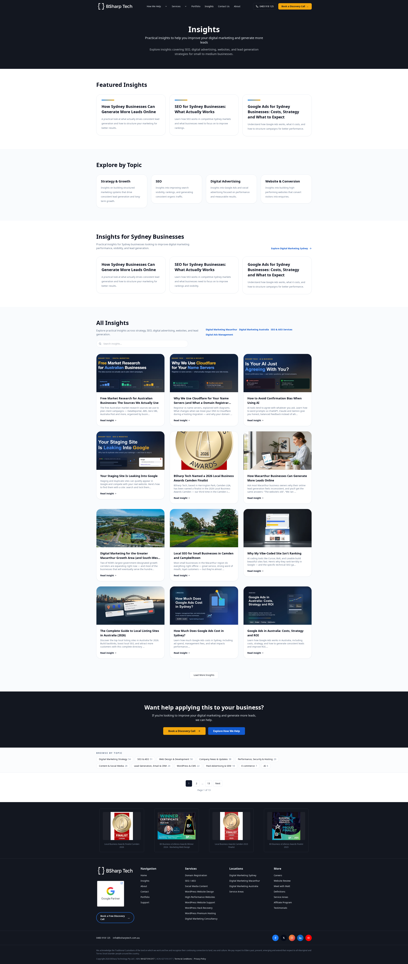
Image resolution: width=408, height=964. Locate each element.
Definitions (279, 891)
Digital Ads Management (219, 334)
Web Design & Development (176, 759)
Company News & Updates (215, 759)
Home (144, 875)
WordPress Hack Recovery (198, 907)
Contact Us (223, 6)
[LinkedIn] (300, 938)
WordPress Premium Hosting (200, 913)
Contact (145, 891)
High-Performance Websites (200, 897)
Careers (278, 875)
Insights (209, 6)
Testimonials (280, 907)
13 (208, 783)
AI (266, 765)
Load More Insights (204, 675)
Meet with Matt (282, 886)
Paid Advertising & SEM (220, 765)
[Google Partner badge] (110, 893)
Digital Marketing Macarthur (221, 329)
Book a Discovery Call (295, 6)
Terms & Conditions (183, 958)
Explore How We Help (226, 731)
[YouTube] (308, 938)
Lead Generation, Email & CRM (152, 765)
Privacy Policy (200, 958)
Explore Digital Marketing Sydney (289, 248)
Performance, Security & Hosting (257, 759)
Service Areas (236, 891)
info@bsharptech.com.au (126, 937)
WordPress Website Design (199, 891)
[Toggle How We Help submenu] (166, 6)
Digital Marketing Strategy (115, 759)
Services (176, 6)
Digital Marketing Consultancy (201, 918)
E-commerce (249, 765)
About (237, 6)
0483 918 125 (267, 6)
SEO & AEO (145, 759)
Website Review (282, 880)
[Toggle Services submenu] (185, 6)
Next (217, 783)
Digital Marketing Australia (254, 329)
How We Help (154, 6)
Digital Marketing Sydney (242, 875)
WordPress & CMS (188, 765)
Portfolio (195, 6)
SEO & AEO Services (281, 329)
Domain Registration (196, 875)
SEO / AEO (190, 880)
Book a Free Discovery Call (115, 917)
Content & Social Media (113, 765)
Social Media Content (196, 886)
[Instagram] (292, 938)
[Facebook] (275, 938)
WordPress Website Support (200, 902)
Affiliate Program (283, 902)
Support (145, 902)
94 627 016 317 (147, 958)
